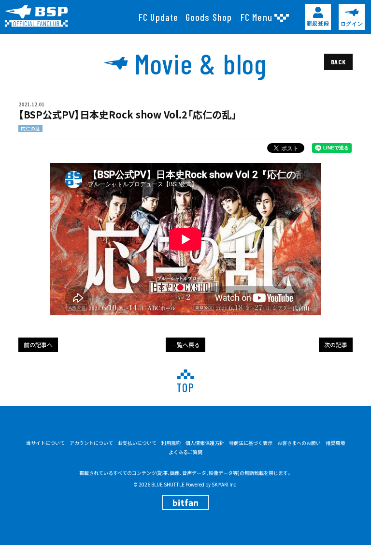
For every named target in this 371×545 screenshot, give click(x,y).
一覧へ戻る (185, 344)
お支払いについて (137, 443)
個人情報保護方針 (205, 443)
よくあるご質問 (185, 452)
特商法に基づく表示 (250, 443)
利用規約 (171, 443)
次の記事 (335, 344)
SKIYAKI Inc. (225, 484)
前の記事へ (38, 344)
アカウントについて (91, 443)
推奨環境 (335, 443)
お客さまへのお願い (299, 443)
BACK (338, 62)
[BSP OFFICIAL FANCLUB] (40, 16)
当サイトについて (45, 443)
